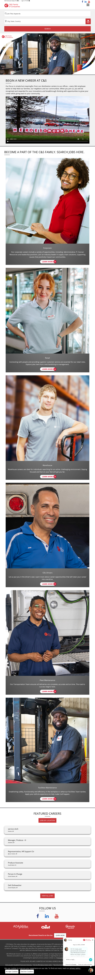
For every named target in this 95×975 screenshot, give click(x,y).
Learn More (48, 262)
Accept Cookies (12, 971)
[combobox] (47, 14)
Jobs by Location (47, 820)
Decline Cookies (27, 971)
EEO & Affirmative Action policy (42, 965)
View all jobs (47, 896)
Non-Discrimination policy (61, 965)
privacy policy (75, 968)
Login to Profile (25, 0)
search (47, 29)
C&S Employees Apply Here (11, 0)
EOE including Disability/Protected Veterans (18, 965)
